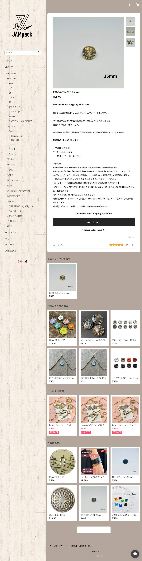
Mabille (15, 140)
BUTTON (12, 78)
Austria (12, 154)
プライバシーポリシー (58, 546)
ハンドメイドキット (17, 211)
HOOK (10, 170)
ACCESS (9, 244)
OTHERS (11, 221)
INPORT (11, 126)
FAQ (6, 238)
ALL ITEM (10, 232)
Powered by (91, 556)
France (12, 131)
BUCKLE (11, 164)
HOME (8, 61)
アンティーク (14, 112)
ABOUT (8, 67)
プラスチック (14, 107)
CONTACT (10, 251)
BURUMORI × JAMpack (21, 206)
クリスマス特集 (15, 216)
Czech (12, 149)
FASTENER (12, 180)
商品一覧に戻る (94, 530)
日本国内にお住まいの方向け (93, 230)
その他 (12, 116)
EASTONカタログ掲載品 (20, 121)
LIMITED (12, 201)
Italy (11, 144)
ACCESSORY (13, 196)
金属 (11, 83)
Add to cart (94, 222)
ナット (11, 97)
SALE (9, 226)
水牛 (11, 88)
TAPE (9, 185)
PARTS (10, 159)
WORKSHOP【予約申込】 (18, 191)
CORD (10, 175)
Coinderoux (17, 136)
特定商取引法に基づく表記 (80, 546)
